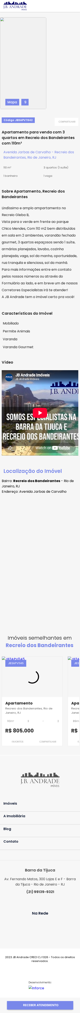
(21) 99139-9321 (40, 891)
